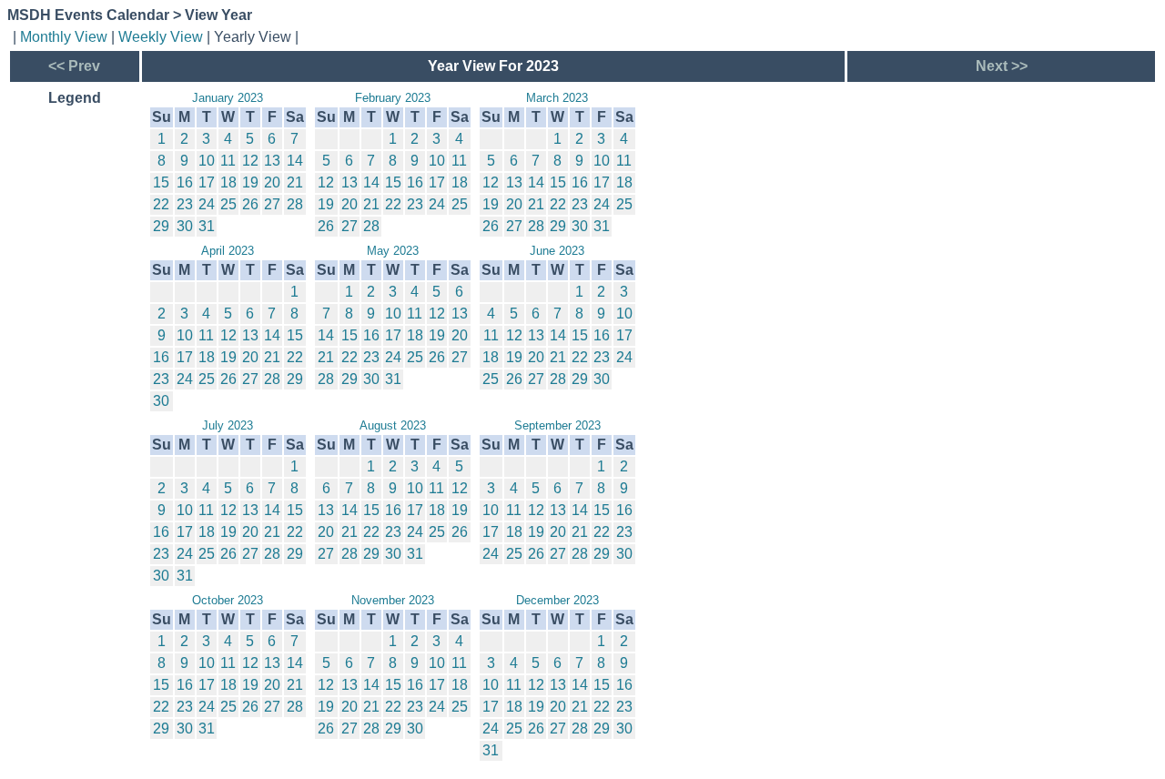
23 (185, 204)
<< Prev (74, 66)
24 (206, 204)
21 (295, 182)
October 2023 (227, 600)
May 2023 (393, 251)
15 (161, 182)
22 (161, 204)
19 (250, 182)
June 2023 (557, 251)
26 (250, 204)
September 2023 (557, 425)
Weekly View (160, 37)
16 (185, 182)
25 (228, 204)
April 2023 (227, 251)
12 (250, 160)
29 (161, 226)
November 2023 (392, 600)
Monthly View (63, 37)
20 (272, 182)
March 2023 (557, 98)
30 (185, 226)
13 (272, 160)
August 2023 (393, 425)
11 (228, 160)
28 (295, 204)
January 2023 (227, 98)
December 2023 (557, 600)
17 (206, 182)
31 (206, 226)
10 (206, 160)
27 (272, 204)
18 (228, 182)
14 (295, 160)
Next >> (1002, 66)
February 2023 (393, 98)
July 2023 (227, 425)
